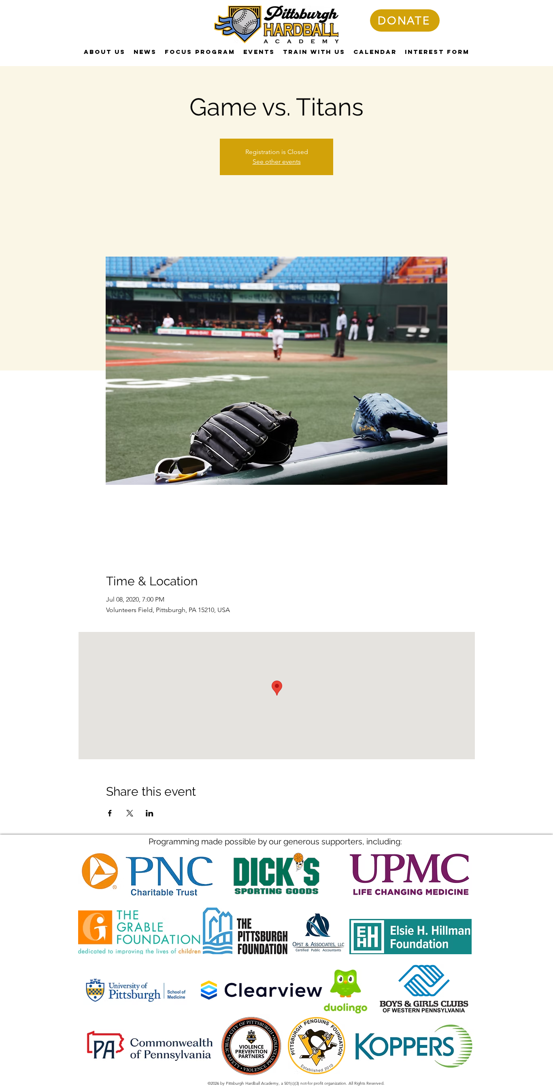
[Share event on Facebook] (110, 813)
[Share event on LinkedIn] (149, 813)
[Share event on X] (130, 813)
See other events (277, 161)
